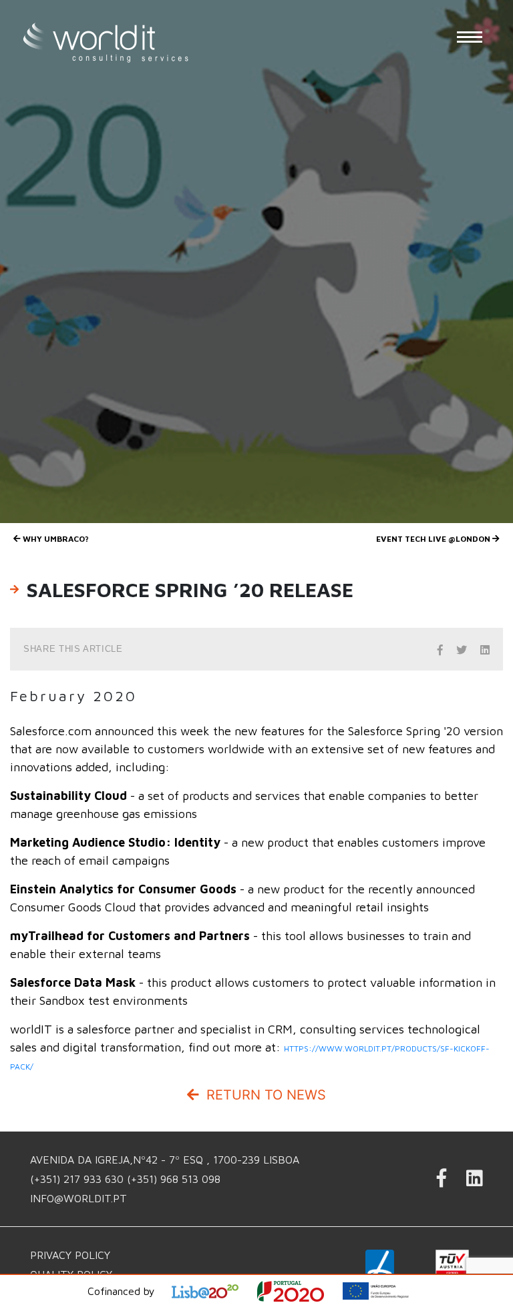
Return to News (264, 1095)
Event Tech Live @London (434, 539)
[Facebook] (441, 1182)
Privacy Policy (70, 1255)
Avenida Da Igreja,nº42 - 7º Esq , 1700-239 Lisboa (164, 1160)
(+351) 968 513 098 (173, 1179)
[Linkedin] (474, 1182)
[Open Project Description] (299, 1291)
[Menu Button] (469, 36)
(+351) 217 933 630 (78, 1179)
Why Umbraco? (55, 539)
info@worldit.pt (78, 1198)
